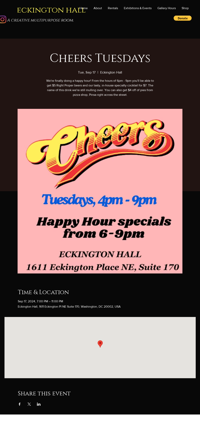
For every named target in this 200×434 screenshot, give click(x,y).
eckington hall (51, 10)
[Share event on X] (29, 404)
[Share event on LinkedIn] (39, 404)
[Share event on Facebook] (19, 404)
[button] (137, 8)
